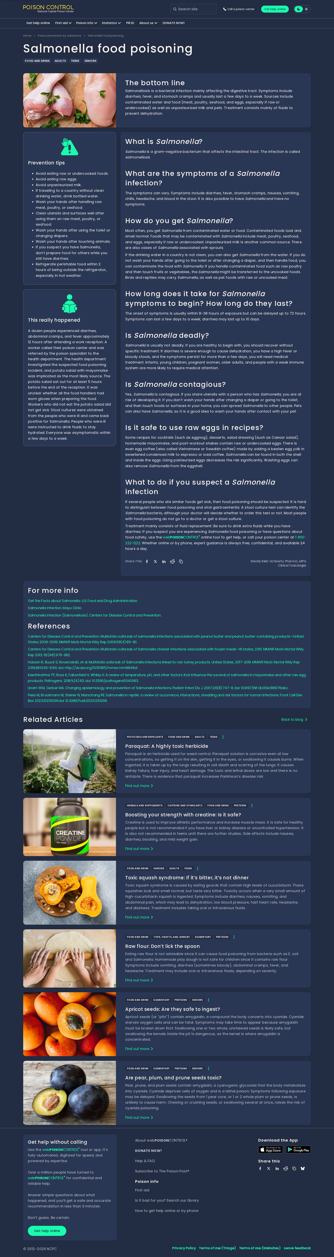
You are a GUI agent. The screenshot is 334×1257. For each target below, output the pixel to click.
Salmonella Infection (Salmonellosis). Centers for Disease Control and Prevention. (94, 615)
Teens (75, 61)
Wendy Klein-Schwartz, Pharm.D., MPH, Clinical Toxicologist (278, 563)
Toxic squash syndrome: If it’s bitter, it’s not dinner (187, 877)
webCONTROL (181, 537)
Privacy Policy (184, 1248)
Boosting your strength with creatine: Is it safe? (183, 815)
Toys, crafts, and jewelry (171, 937)
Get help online (275, 9)
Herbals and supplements (145, 805)
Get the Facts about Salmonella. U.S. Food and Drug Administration (82, 600)
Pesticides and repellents (145, 737)
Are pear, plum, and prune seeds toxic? (173, 1078)
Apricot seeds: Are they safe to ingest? (172, 1009)
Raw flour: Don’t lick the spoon (162, 946)
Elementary (203, 937)
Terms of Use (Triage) (217, 1248)
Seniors (90, 61)
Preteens (240, 805)
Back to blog (292, 719)
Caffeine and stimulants (185, 805)
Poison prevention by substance (59, 36)
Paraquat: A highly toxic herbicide (166, 746)
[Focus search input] (175, 9)
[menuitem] (38, 23)
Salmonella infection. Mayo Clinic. (55, 607)
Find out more (137, 785)
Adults (60, 61)
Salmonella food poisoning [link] (106, 36)
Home (27, 36)
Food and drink (37, 61)
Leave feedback (297, 1248)
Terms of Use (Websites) (260, 1248)
